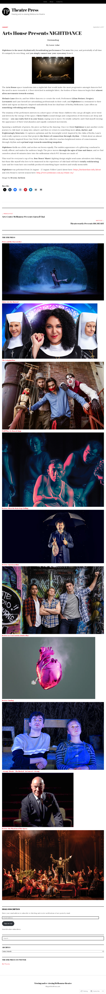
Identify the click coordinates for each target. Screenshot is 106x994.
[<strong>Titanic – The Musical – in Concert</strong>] (37, 800)
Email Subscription (11, 909)
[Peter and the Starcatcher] (53, 272)
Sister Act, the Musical (10, 302)
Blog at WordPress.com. (53, 986)
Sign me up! (8, 923)
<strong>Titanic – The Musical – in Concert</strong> (21, 771)
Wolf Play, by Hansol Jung (11, 431)
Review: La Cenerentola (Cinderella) (15, 635)
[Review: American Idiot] (53, 600)
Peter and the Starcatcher (12, 242)
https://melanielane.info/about (87, 169)
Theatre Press (24, 10)
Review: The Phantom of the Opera (15, 829)
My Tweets (6, 964)
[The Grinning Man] (53, 395)
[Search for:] (53, 938)
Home (45, 2)
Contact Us (59, 2)
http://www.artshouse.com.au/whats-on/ (55, 172)
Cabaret (5, 27)
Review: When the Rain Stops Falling (15, 508)
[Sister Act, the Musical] (49, 331)
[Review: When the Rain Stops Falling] (53, 536)
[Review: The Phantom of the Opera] (53, 865)
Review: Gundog (8, 700)
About (51, 2)
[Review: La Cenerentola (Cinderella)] (48, 668)
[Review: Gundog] (53, 736)
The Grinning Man (8, 360)
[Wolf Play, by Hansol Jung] (53, 469)
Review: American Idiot (10, 565)
